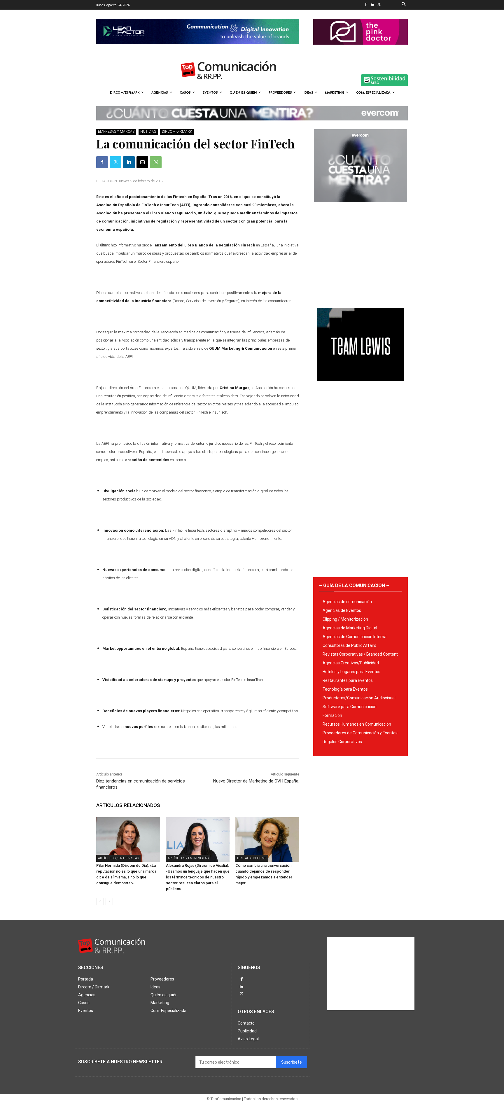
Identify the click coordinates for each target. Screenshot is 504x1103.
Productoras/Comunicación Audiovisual (359, 698)
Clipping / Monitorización (345, 619)
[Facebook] (365, 4)
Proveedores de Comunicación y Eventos (360, 733)
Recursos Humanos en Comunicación (357, 724)
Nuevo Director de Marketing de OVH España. (256, 781)
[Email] (142, 162)
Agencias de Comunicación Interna (354, 636)
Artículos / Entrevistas (118, 858)
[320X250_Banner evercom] (360, 206)
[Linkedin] (372, 4)
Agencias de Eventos (342, 610)
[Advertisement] (360, 252)
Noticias (148, 131)
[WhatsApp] (156, 162)
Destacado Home (251, 858)
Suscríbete (291, 1062)
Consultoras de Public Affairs (349, 645)
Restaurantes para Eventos (348, 680)
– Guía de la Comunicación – (354, 585)
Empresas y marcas (116, 131)
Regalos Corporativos (342, 741)
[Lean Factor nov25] (197, 48)
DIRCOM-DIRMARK (177, 131)
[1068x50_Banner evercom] (252, 125)
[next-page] (109, 901)
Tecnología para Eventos (345, 689)
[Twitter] (379, 4)
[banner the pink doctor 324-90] (360, 49)
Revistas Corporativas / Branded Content (360, 654)
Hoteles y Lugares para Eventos (351, 671)
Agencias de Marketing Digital (350, 628)
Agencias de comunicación (347, 601)
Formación (332, 715)
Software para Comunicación (350, 706)
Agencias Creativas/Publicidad (351, 663)
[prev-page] (100, 901)
